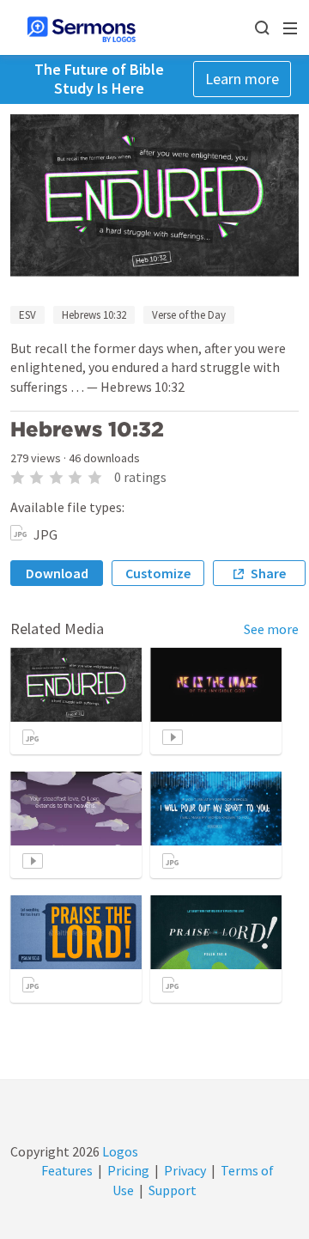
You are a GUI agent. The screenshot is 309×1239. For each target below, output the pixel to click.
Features (67, 1170)
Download (57, 573)
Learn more (242, 78)
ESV (27, 315)
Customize (158, 573)
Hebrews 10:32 (94, 315)
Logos (119, 1151)
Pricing (128, 1170)
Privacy (185, 1170)
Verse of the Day (189, 315)
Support (172, 1190)
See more (271, 629)
